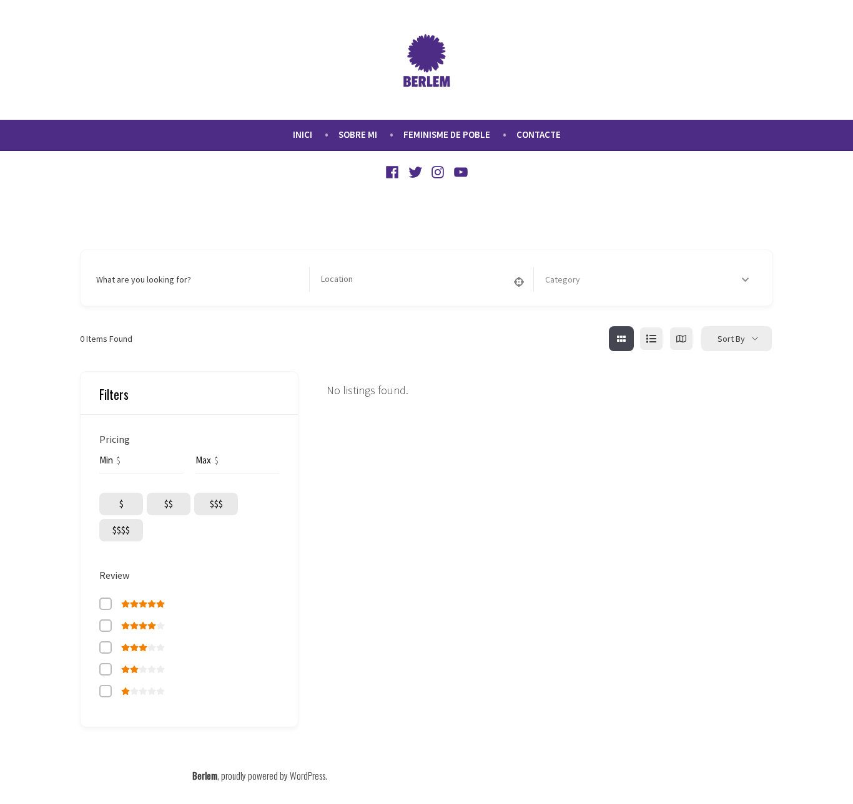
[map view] (681, 338)
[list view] (651, 338)
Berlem (204, 775)
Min (106, 460)
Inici (302, 134)
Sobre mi (357, 134)
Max (203, 460)
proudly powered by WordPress (273, 775)
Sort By (731, 338)
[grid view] (621, 338)
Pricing (114, 439)
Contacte (538, 134)
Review (114, 575)
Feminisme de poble (446, 134)
